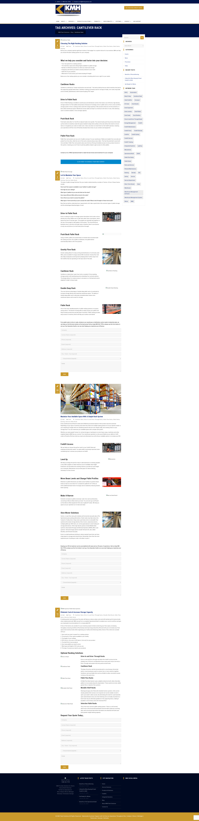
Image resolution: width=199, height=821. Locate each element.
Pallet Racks (116, 46)
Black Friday (128, 96)
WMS (132, 201)
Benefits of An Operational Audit (88, 801)
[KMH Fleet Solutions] (68, 10)
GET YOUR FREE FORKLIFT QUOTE (134, 7)
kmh (63, 46)
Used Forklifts (107, 21)
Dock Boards (135, 104)
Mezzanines (128, 149)
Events (126, 54)
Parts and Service (129, 165)
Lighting (140, 146)
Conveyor (137, 100)
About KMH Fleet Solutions (109, 803)
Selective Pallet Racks (70, 617)
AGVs (126, 92)
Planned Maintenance (130, 168)
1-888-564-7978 (65, 782)
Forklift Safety (135, 134)
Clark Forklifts (128, 100)
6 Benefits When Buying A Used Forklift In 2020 (133, 79)
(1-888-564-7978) (66, 1)
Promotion (128, 62)
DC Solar (127, 104)
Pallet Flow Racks (108, 46)
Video (126, 65)
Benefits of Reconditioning (132, 74)
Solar (138, 184)
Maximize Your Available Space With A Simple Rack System (82, 417)
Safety (126, 176)
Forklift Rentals (138, 130)
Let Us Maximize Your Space (71, 175)
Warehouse (128, 188)
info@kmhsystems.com (85, 1)
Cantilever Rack (79, 46)
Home (57, 21)
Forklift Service (129, 138)
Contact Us (105, 806)
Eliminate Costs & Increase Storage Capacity (77, 612)
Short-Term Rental (129, 184)
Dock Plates (138, 111)
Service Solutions (106, 787)
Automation (133, 92)
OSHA (138, 153)
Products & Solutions (84, 21)
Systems (118, 21)
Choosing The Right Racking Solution (74, 43)
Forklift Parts (128, 130)
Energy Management (130, 123)
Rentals (134, 172)
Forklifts (97, 21)
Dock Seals (127, 115)
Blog (103, 800)
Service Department (130, 180)
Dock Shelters (136, 115)
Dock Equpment (129, 107)
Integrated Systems (130, 146)
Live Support (137, 21)
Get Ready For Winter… (131, 84)
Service (133, 176)
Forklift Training (129, 142)
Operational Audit (129, 153)
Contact (127, 21)
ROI (139, 172)
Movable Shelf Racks (108, 615)
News (69, 46)
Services (71, 21)
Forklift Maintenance (130, 126)
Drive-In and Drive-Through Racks (93, 46)
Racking (127, 172)
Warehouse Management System (133, 197)
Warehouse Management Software (131, 192)
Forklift (140, 123)
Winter (126, 201)
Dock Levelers (128, 111)
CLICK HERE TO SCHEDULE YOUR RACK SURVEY (90, 162)
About (63, 21)
